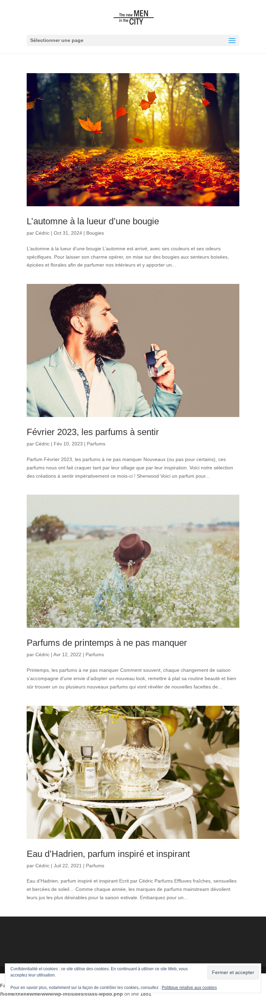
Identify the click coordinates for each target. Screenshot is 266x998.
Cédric (42, 233)
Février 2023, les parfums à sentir (93, 432)
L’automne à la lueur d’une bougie (93, 221)
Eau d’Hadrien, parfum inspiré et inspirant (108, 854)
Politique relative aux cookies (189, 987)
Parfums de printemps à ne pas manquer (107, 642)
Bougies (95, 233)
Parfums (96, 443)
